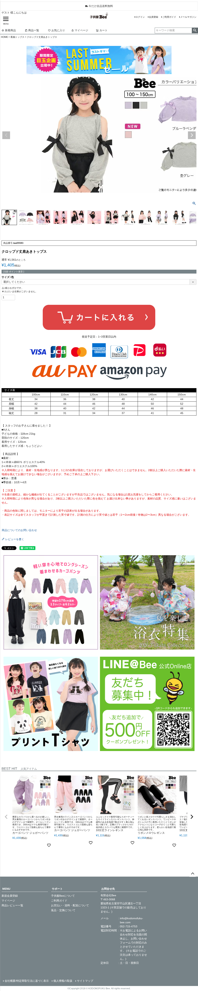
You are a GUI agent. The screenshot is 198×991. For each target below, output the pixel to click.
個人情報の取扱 (62, 980)
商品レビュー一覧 (12, 905)
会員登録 (153, 17)
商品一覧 (33, 30)
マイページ (81, 30)
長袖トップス (17, 37)
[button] (6, 817)
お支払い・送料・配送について (70, 905)
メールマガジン (188, 17)
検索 (195, 30)
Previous (6, 135)
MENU (6, 888)
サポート (57, 888)
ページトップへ (192, 874)
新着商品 (10, 30)
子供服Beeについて (63, 895)
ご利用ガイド (169, 17)
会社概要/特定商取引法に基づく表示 (27, 980)
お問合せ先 (108, 888)
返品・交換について (63, 910)
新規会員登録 (10, 895)
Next (192, 135)
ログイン (140, 17)
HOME (4, 37)
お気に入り (58, 30)
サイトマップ (85, 980)
